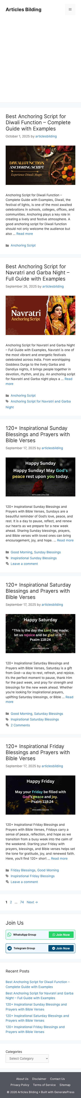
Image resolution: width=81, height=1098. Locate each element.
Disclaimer (39, 1079)
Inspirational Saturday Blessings (35, 719)
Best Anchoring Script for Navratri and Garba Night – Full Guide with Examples (38, 272)
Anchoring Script (23, 245)
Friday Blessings (23, 870)
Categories (14, 1052)
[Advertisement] (40, 61)
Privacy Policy (20, 1085)
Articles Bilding (23, 9)
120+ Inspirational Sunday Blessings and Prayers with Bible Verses (38, 434)
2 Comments (20, 725)
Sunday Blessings (47, 552)
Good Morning (21, 552)
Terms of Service (44, 1085)
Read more (24, 234)
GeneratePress (64, 1092)
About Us (22, 1079)
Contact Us (57, 1079)
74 (22, 902)
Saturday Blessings (48, 714)
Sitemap (65, 1085)
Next (32, 902)
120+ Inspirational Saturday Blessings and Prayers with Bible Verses (38, 591)
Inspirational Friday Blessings (33, 876)
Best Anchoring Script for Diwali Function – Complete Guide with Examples (38, 122)
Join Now (63, 935)
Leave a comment (24, 564)
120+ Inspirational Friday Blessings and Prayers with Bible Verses (38, 752)
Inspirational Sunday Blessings (34, 558)
